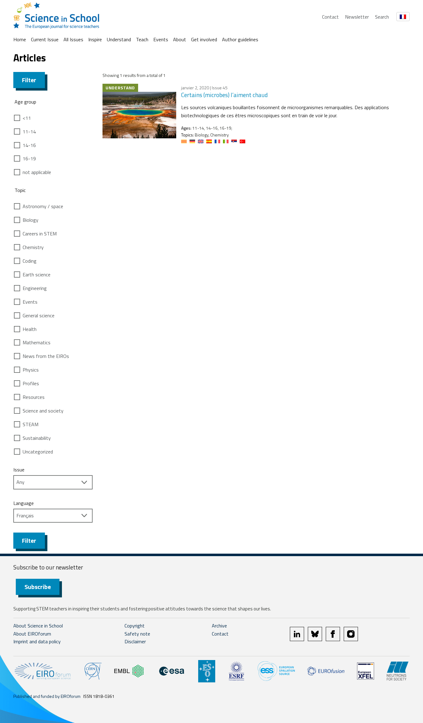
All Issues (73, 39)
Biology (30, 220)
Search (382, 16)
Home (19, 39)
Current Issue (45, 39)
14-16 (29, 145)
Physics (31, 369)
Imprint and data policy (37, 641)
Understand (119, 39)
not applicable (37, 172)
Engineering (35, 288)
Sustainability (37, 438)
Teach (142, 39)
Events (160, 39)
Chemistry (33, 247)
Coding (30, 261)
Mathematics (36, 342)
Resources (34, 397)
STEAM (30, 424)
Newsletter (357, 16)
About (179, 39)
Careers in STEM (40, 233)
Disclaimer (135, 641)
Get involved (204, 39)
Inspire (95, 39)
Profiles (31, 383)
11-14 (29, 131)
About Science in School (38, 625)
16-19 (29, 158)
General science (39, 315)
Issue (18, 469)
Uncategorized (38, 451)
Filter (29, 80)
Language (23, 503)
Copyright (134, 625)
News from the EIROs (46, 356)
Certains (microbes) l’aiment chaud (224, 94)
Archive (219, 625)
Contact (330, 16)
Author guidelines (240, 39)
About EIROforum (32, 633)
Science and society (43, 410)
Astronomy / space (43, 206)
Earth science (36, 274)
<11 (27, 118)
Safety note (137, 633)
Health (30, 329)
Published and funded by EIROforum (47, 696)
